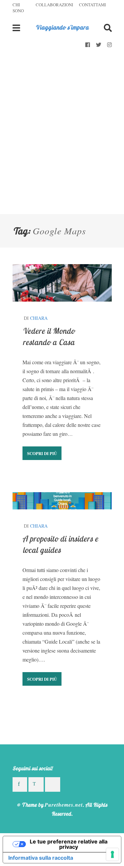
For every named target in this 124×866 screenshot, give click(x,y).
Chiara (39, 318)
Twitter (98, 45)
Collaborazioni (54, 5)
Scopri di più (42, 453)
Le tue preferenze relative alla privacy (68, 844)
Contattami (92, 5)
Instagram (109, 45)
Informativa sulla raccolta (40, 857)
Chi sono (18, 8)
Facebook (87, 45)
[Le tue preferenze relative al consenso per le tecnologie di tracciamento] (112, 854)
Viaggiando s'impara (62, 27)
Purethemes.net (64, 804)
